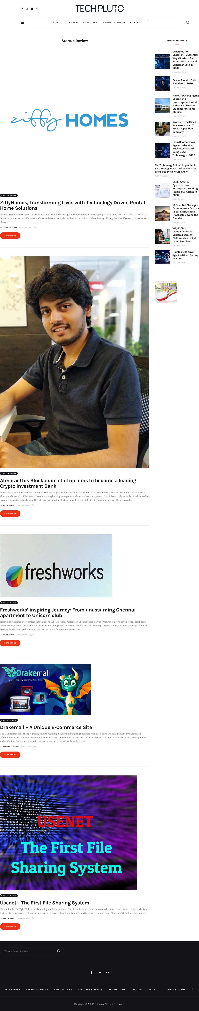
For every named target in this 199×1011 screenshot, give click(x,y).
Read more (10, 236)
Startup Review (9, 195)
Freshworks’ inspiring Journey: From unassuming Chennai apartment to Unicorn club (67, 612)
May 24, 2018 (26, 747)
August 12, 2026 (161, 176)
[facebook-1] (91, 972)
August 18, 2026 (179, 88)
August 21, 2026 (179, 72)
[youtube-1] (107, 972)
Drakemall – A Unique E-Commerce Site (46, 727)
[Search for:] (31, 950)
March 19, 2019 (25, 227)
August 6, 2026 (178, 263)
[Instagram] (36, 8)
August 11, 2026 (178, 199)
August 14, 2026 (179, 159)
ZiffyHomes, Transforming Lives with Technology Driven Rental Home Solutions (72, 205)
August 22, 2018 (23, 505)
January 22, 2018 (23, 918)
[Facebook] (22, 8)
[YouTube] (32, 8)
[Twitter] (27, 8)
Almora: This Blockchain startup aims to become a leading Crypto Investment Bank (68, 483)
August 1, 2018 (22, 635)
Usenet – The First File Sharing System (44, 903)
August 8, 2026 (178, 246)
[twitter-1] (99, 972)
